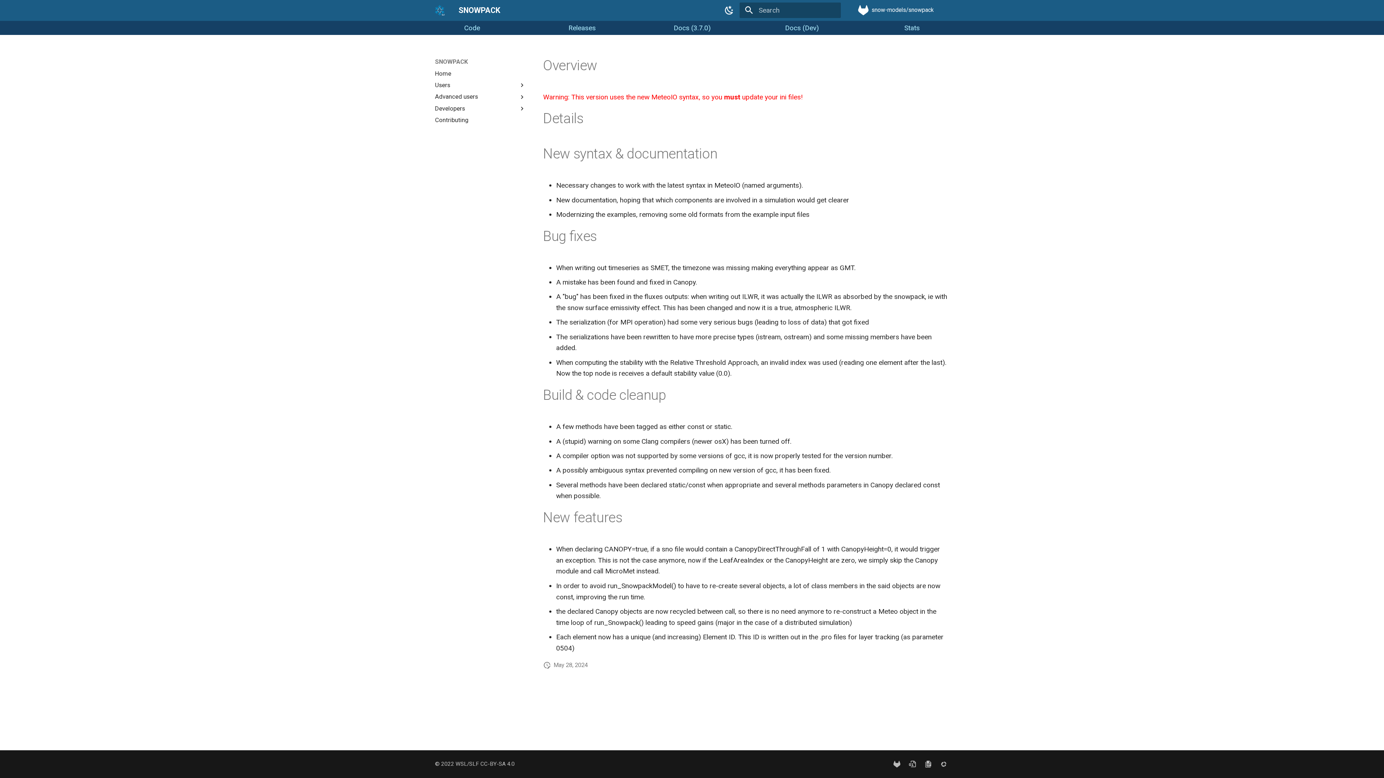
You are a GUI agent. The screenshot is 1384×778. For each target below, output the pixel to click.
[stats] (943, 764)
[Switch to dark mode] (729, 10)
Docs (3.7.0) (692, 28)
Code (472, 28)
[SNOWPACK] (440, 10)
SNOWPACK (451, 61)
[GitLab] (897, 764)
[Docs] (928, 764)
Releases (582, 28)
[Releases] (912, 764)
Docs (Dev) (802, 28)
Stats (912, 28)
